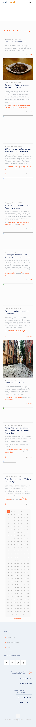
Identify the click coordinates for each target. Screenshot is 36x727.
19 (21, 517)
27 (24, 520)
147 (28, 572)
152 (21, 575)
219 (11, 605)
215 (21, 602)
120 (8, 563)
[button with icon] (6, 662)
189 (28, 590)
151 (18, 575)
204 (8, 599)
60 (18, 535)
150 (15, 575)
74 (18, 541)
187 (21, 590)
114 (11, 560)
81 (18, 545)
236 (21, 612)
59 (14, 535)
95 (18, 551)
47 (21, 529)
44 (11, 529)
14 (27, 514)
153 (24, 575)
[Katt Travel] (8, 2)
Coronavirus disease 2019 (15, 42)
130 (18, 566)
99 (8, 554)
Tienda (9, 645)
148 (8, 575)
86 (11, 548)
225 (8, 608)
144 (18, 572)
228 (18, 608)
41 (24, 526)
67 (18, 538)
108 (15, 557)
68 (21, 538)
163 (11, 581)
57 (8, 535)
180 (21, 587)
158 (18, 578)
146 (24, 572)
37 (11, 526)
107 (11, 557)
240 (16, 615)
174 (24, 584)
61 (21, 535)
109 (18, 557)
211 (8, 602)
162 (8, 581)
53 (18, 532)
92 (8, 551)
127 (8, 566)
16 (11, 517)
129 (15, 566)
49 (27, 529)
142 (11, 572)
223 (24, 605)
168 (28, 581)
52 (14, 532)
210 (28, 599)
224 (28, 605)
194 (21, 593)
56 (27, 532)
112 (28, 557)
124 (21, 563)
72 (11, 541)
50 (8, 532)
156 (11, 578)
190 (8, 593)
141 (8, 572)
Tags (13, 30)
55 (24, 532)
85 (8, 548)
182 (28, 587)
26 (21, 520)
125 (24, 563)
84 (27, 545)
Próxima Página (17, 618)
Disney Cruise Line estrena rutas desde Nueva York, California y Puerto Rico (17, 430)
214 (18, 602)
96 (21, 551)
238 (28, 612)
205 (11, 599)
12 (21, 514)
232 (8, 612)
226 (11, 608)
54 (21, 532)
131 (21, 566)
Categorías (7, 30)
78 (8, 545)
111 (24, 557)
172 (18, 584)
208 (21, 599)
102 (18, 554)
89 (21, 548)
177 (11, 587)
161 (28, 578)
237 (24, 612)
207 (18, 599)
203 (28, 596)
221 (18, 605)
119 (28, 560)
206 (15, 599)
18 (18, 517)
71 (8, 541)
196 (28, 593)
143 (15, 572)
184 (11, 590)
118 (24, 560)
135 (11, 569)
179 (18, 587)
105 (28, 554)
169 (8, 584)
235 (18, 612)
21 (27, 517)
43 (8, 529)
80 (14, 545)
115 (15, 560)
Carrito (8, 647)
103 (21, 554)
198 (11, 596)
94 (14, 551)
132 (24, 566)
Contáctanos (10, 640)
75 (21, 541)
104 (24, 554)
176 (8, 587)
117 (21, 560)
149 (11, 575)
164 (15, 581)
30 (11, 523)
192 (15, 593)
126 (28, 563)
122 (15, 563)
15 (8, 517)
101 (15, 554)
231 (28, 608)
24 (14, 520)
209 (24, 599)
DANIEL (8, 39)
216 (24, 602)
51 (11, 532)
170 (11, 584)
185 (15, 590)
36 (8, 526)
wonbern (8, 82)
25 (18, 520)
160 (24, 578)
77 (27, 541)
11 (18, 514)
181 (24, 587)
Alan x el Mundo (23, 107)
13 (24, 514)
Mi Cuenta (9, 650)
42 (27, 526)
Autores (20, 30)
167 (24, 581)
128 (11, 566)
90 (24, 548)
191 (11, 593)
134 (8, 569)
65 (11, 538)
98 (27, 551)
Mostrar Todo (28, 31)
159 (21, 578)
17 (14, 517)
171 (15, 584)
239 (13, 615)
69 (24, 538)
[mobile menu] (33, 2)
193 (18, 593)
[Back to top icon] (18, 716)
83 (24, 545)
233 (11, 612)
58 (11, 535)
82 (21, 545)
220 (15, 605)
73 (14, 541)
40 (21, 526)
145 (21, 572)
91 (27, 548)
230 (24, 608)
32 (18, 523)
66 (14, 538)
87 (14, 548)
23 (11, 520)
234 (15, 612)
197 (8, 596)
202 (24, 596)
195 (24, 593)
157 (15, 578)
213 (15, 602)
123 (18, 563)
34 (24, 523)
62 (24, 535)
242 (23, 615)
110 (21, 557)
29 (8, 523)
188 (24, 590)
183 (8, 590)
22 (8, 520)
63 (27, 535)
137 (18, 569)
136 (15, 569)
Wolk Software (19, 721)
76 (24, 541)
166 (21, 581)
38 (14, 526)
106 (8, 557)
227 (15, 608)
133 (28, 566)
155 (8, 578)
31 (14, 523)
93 (11, 551)
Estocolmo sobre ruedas (14, 383)
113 (8, 560)
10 (14, 514)
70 (27, 538)
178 (15, 587)
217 (28, 602)
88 (18, 548)
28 (27, 520)
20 (24, 517)
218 (8, 605)
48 (24, 529)
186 (18, 590)
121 (11, 563)
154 (28, 575)
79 (11, 545)
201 (21, 596)
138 (21, 569)
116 (18, 560)
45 (14, 529)
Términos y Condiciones (13, 642)
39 (18, 526)
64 (8, 538)
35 (27, 523)
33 (21, 523)
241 (20, 615)
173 (21, 584)
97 (24, 551)
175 (28, 584)
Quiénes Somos (11, 637)
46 (18, 529)
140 (28, 569)
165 (18, 581)
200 (18, 596)
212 (11, 602)
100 (11, 554)
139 (24, 569)
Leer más (29, 54)
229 (21, 608)
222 (21, 605)
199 (15, 596)
